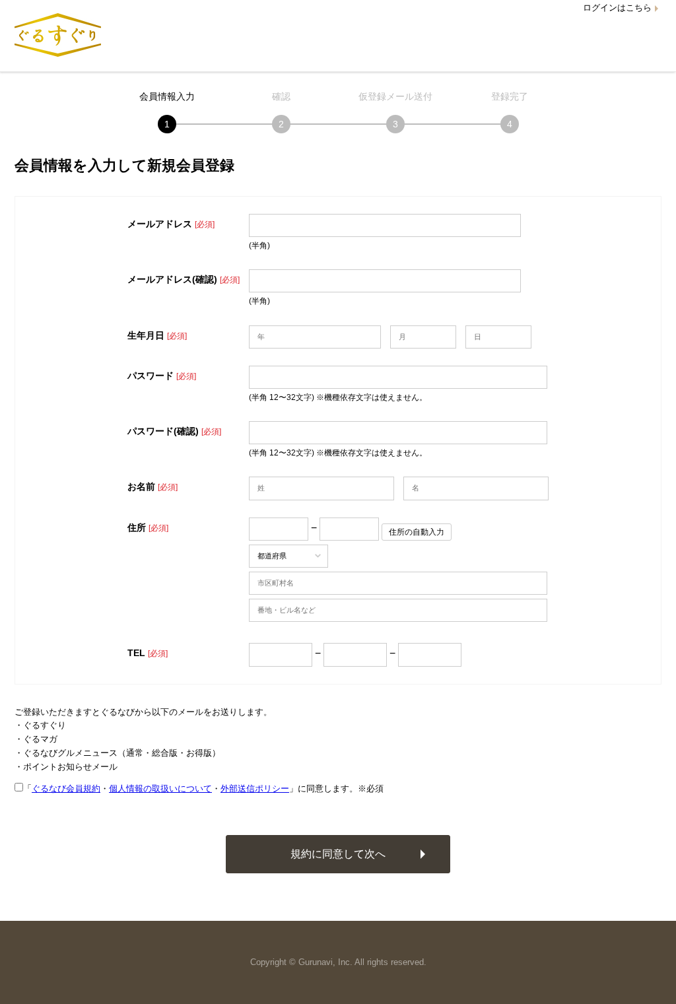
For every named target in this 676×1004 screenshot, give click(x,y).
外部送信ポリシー (254, 788)
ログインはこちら (617, 8)
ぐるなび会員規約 (66, 788)
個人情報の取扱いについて (160, 788)
